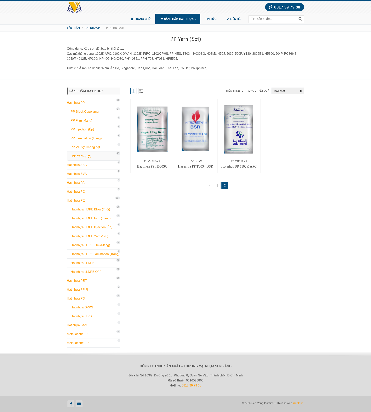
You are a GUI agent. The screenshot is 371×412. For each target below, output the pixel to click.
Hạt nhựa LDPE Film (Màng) (90, 245)
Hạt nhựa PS (76, 298)
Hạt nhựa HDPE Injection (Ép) (91, 227)
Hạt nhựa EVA (77, 173)
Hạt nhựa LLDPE (82, 263)
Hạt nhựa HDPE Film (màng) (91, 218)
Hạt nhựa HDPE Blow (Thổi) (90, 209)
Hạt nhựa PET (77, 280)
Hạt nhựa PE (76, 200)
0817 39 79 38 (286, 7)
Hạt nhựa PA (76, 182)
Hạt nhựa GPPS (82, 307)
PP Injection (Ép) (82, 129)
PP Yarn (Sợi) (152, 161)
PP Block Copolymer (85, 111)
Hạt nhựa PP (93, 28)
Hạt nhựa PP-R (77, 289)
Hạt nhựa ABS (77, 165)
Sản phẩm (73, 28)
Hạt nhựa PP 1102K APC (239, 166)
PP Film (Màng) (81, 120)
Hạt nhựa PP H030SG (152, 166)
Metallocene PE (78, 334)
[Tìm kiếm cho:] (276, 19)
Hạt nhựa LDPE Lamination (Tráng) (95, 254)
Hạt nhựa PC (76, 191)
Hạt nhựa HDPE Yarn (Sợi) (89, 236)
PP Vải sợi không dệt (85, 147)
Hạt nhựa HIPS (81, 316)
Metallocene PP (78, 343)
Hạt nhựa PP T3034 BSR (195, 166)
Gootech (298, 402)
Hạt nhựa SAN (77, 325)
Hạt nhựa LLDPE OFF (86, 271)
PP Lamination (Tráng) (86, 138)
